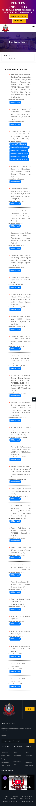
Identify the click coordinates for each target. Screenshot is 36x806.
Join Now (29, 709)
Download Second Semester (19, 147)
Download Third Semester (18, 150)
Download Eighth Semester (19, 159)
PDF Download (15, 102)
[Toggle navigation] (33, 26)
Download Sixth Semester (18, 156)
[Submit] (31, 741)
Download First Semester (18, 144)
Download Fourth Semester (19, 153)
